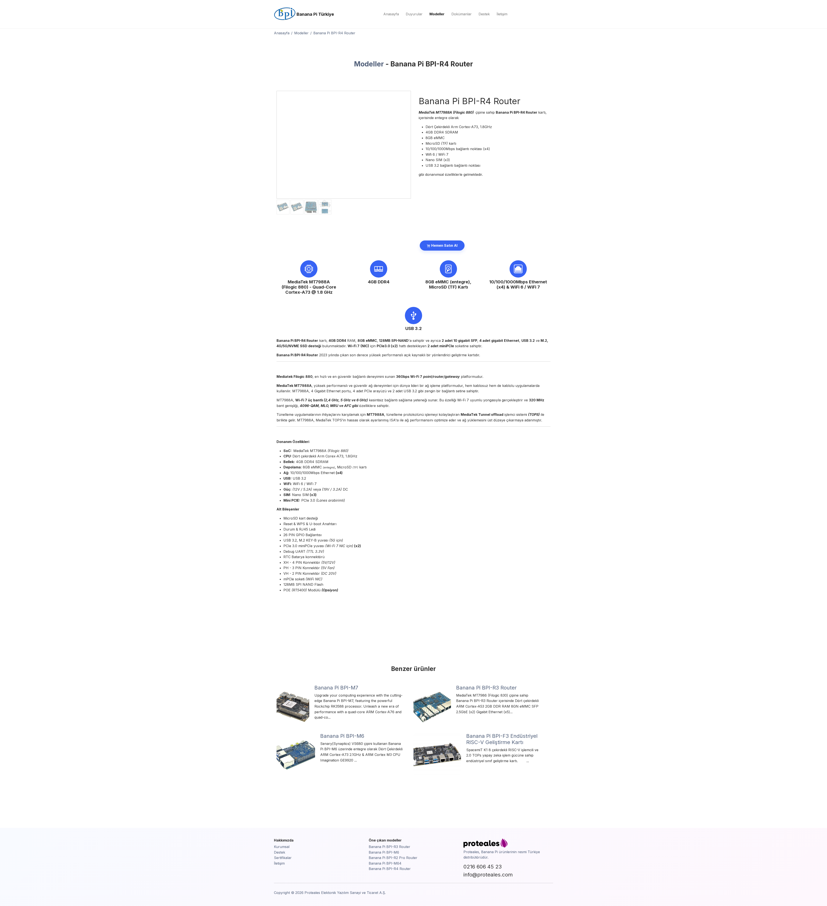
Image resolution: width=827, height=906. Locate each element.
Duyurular (414, 14)
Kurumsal (281, 847)
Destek (484, 14)
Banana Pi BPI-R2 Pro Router (393, 858)
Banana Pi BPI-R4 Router (390, 869)
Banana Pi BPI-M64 (385, 863)
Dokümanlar (461, 14)
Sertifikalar (283, 858)
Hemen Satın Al (443, 245)
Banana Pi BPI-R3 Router (389, 847)
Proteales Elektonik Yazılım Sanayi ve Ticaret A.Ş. (345, 892)
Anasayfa (391, 14)
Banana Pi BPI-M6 (384, 852)
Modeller (437, 14)
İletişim (502, 14)
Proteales (471, 852)
